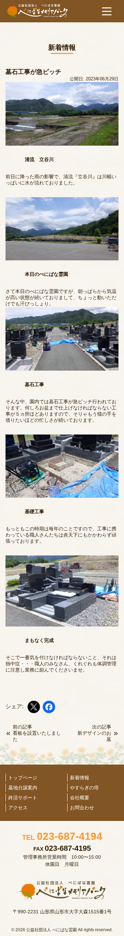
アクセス (18, 807)
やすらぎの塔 (84, 787)
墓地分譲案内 (22, 787)
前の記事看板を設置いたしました (37, 733)
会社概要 (79, 797)
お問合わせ (82, 807)
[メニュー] (107, 11)
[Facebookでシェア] (49, 707)
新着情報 (79, 777)
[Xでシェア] (34, 707)
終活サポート (22, 797)
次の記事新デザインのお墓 (94, 733)
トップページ (22, 777)
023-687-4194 (62, 836)
